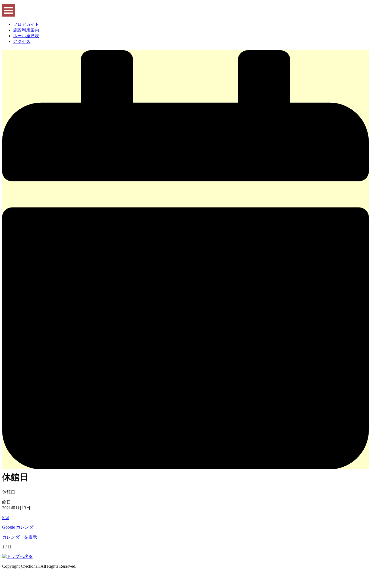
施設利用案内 (26, 30)
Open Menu (8, 10)
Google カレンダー (20, 527)
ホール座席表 (26, 35)
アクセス (21, 41)
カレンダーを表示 (19, 537)
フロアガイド (26, 24)
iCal (5, 517)
